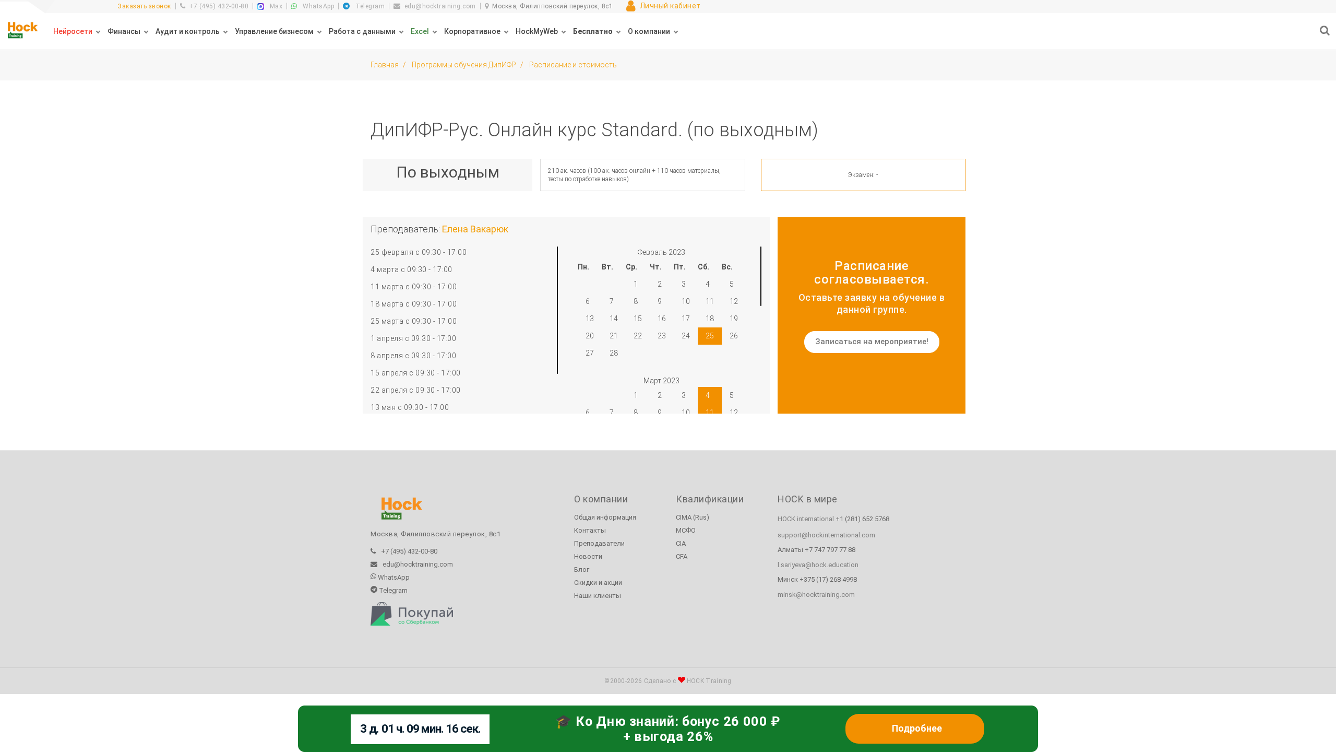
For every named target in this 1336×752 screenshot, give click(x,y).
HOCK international (806, 519)
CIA (681, 543)
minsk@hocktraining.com (816, 594)
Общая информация (605, 517)
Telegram (369, 6)
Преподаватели (599, 543)
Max (275, 6)
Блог (581, 569)
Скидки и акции (598, 582)
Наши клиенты (597, 596)
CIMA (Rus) (692, 517)
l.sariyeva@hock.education (818, 565)
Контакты (590, 530)
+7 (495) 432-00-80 (218, 6)
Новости (588, 556)
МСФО (686, 530)
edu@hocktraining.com (440, 6)
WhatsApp (317, 6)
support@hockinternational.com (826, 535)
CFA (681, 556)
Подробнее (917, 728)
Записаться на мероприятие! (871, 341)
